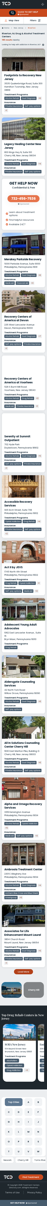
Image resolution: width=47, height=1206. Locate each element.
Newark (7, 1160)
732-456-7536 (23, 198)
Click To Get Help (28, 11)
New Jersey (18, 28)
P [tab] (18, 1141)
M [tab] (28, 1131)
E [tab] (28, 1112)
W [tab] (38, 1151)
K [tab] (9, 1131)
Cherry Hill (23, 1160)
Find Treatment (31, 1177)
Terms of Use (12, 1192)
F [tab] (38, 1112)
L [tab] (18, 1131)
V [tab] (28, 1151)
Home (6, 28)
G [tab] (9, 1121)
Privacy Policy (34, 1192)
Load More (23, 971)
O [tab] (9, 1141)
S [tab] (38, 1141)
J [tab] (38, 1121)
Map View (14, 20)
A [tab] (28, 1102)
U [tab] (18, 1151)
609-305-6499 (12, 12)
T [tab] (8, 1151)
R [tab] (28, 1141)
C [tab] (9, 1112)
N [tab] (38, 1131)
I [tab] (28, 1121)
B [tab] (38, 1102)
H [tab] (18, 1121)
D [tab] (18, 1112)
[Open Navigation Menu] (42, 4)
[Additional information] (43, 44)
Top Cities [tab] (13, 1102)
